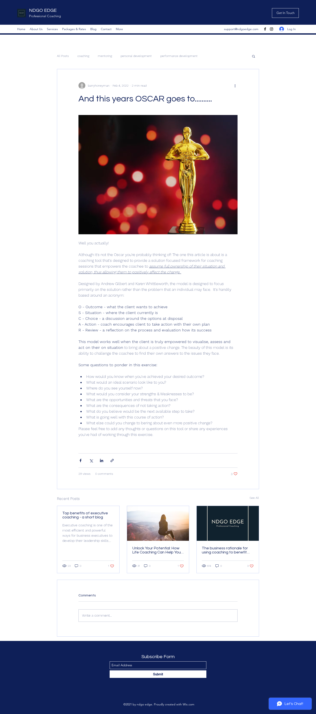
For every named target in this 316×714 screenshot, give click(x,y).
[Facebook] (265, 29)
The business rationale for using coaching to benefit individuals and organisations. (227, 550)
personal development (136, 56)
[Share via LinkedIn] (102, 460)
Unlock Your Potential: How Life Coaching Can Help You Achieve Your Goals (156, 550)
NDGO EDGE (43, 10)
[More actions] (235, 85)
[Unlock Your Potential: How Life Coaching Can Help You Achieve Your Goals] (158, 523)
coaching (83, 56)
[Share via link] (112, 460)
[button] (254, 56)
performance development (179, 56)
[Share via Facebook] (80, 460)
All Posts (63, 56)
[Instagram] (271, 29)
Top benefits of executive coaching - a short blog (85, 515)
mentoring (105, 56)
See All (254, 497)
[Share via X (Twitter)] (91, 460)
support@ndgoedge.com (241, 29)
